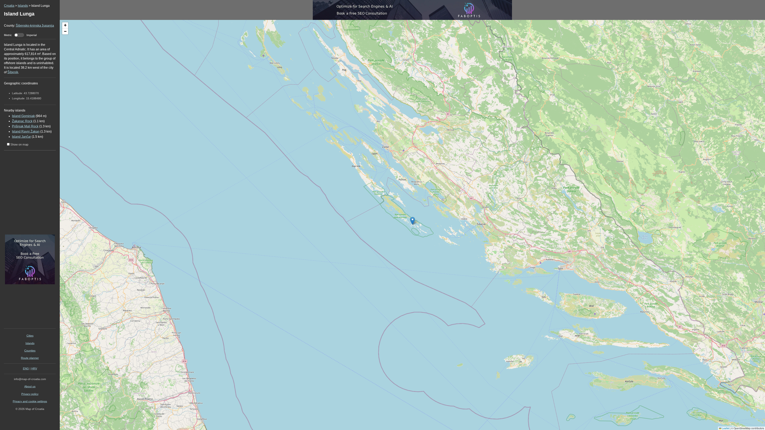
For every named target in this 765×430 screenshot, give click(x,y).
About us (29, 386)
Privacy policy (29, 394)
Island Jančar (21, 136)
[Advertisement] (29, 194)
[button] (65, 25)
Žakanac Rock (22, 121)
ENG (26, 368)
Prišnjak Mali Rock (25, 126)
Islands (23, 5)
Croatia (9, 5)
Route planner (30, 358)
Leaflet (725, 428)
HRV (34, 368)
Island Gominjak (23, 116)
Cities (29, 335)
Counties (29, 350)
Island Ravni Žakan (25, 131)
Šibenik (12, 72)
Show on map (19, 144)
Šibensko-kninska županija (35, 25)
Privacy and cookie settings (30, 401)
